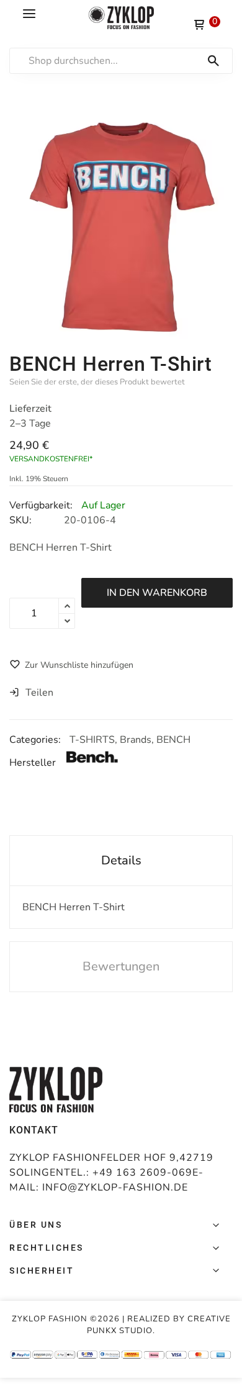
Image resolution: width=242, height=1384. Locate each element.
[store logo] (121, 17)
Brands (135, 740)
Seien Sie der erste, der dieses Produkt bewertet (97, 382)
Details (121, 860)
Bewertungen (121, 966)
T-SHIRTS (92, 740)
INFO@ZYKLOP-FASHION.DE (115, 1187)
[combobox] (127, 60)
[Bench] (103, 762)
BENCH (173, 740)
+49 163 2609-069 (142, 1172)
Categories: (36, 740)
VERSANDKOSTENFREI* (50, 459)
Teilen (39, 692)
